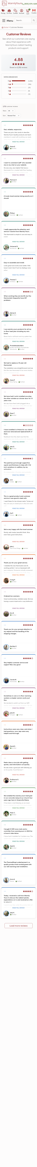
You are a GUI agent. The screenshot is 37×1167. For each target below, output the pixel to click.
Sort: (4, 116)
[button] (15, 11)
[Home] (5, 4)
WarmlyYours (15, 3)
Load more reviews (19, 925)
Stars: (5, 111)
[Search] (33, 20)
